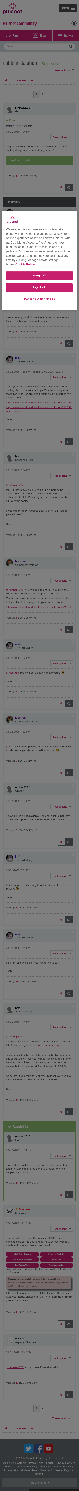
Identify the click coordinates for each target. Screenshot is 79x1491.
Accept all (39, 275)
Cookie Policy (25, 264)
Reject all (39, 287)
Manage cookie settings (39, 299)
